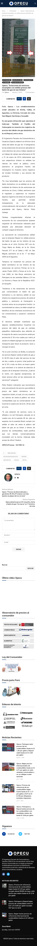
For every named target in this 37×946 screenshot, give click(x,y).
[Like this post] (20, 98)
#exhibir (23, 456)
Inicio (3, 11)
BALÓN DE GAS (17, 80)
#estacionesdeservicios (10, 456)
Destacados (28, 80)
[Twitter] (8, 874)
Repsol (24, 460)
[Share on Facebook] (24, 98)
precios (16, 460)
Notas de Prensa (17, 82)
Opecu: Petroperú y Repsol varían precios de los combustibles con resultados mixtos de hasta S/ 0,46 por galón (25, 811)
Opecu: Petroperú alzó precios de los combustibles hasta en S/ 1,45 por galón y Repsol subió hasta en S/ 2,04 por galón (25, 749)
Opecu (7, 92)
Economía (6, 82)
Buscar (5, 565)
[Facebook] (3, 874)
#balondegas (12, 453)
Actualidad (13, 11)
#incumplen (7, 460)
